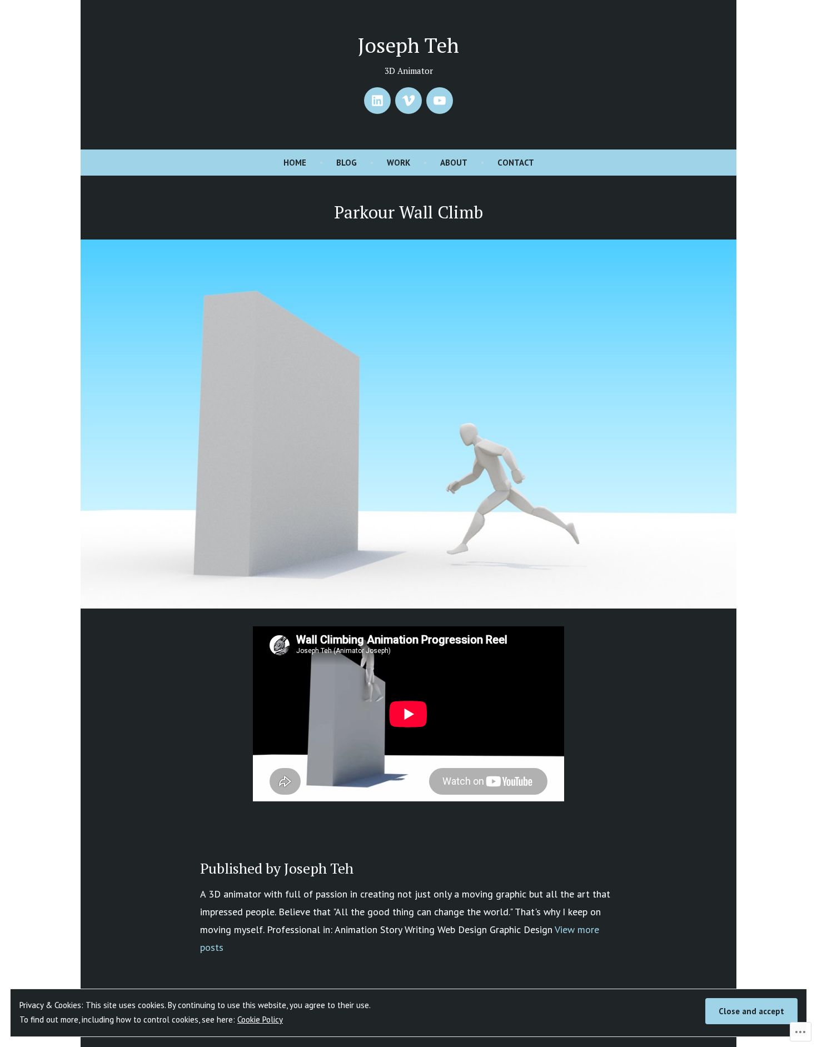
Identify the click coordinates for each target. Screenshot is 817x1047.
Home (294, 162)
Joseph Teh (408, 45)
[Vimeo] (408, 100)
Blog (346, 162)
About (453, 162)
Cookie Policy (260, 1019)
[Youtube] (439, 100)
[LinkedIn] (377, 100)
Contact (515, 162)
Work (398, 162)
